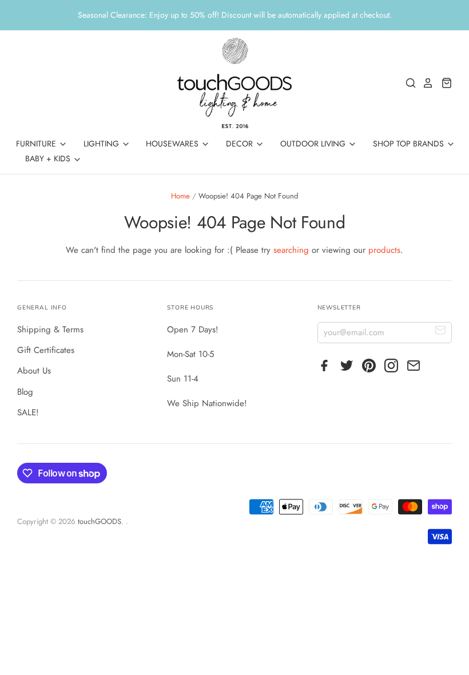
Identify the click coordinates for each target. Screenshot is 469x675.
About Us (34, 370)
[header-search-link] (407, 83)
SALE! (28, 412)
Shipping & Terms (50, 329)
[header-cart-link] (444, 83)
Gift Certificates (45, 350)
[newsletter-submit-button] (440, 332)
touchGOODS (99, 521)
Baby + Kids (49, 158)
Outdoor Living (314, 143)
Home (180, 195)
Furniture (37, 143)
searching (291, 250)
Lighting (102, 143)
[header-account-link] (425, 83)
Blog (25, 392)
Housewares (173, 143)
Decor (240, 143)
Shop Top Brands (409, 143)
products (384, 250)
